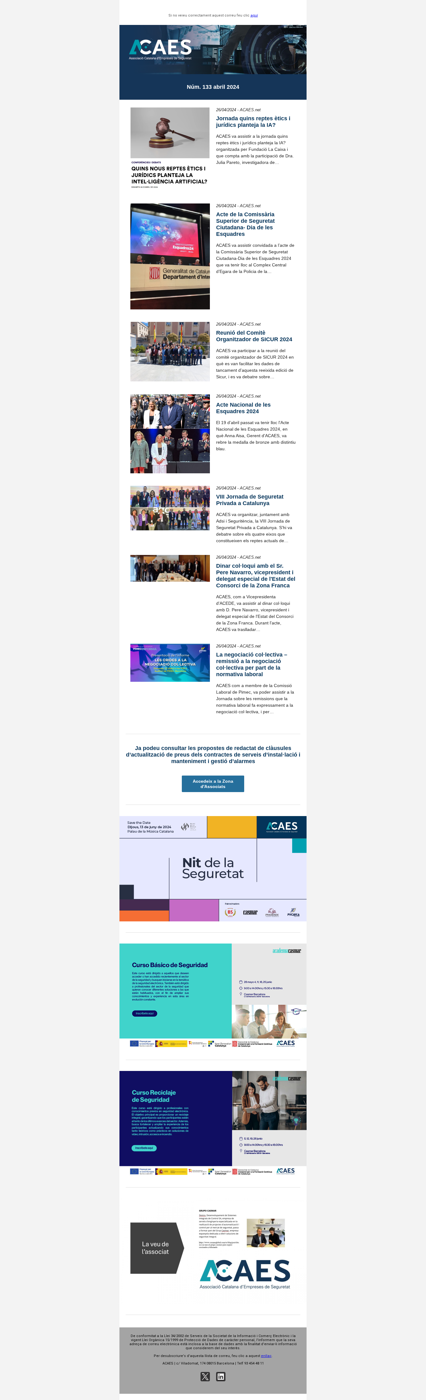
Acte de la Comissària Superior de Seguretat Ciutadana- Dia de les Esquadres (245, 224)
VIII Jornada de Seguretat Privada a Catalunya (249, 500)
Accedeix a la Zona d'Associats (213, 784)
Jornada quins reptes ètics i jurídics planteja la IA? (253, 121)
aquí (254, 15)
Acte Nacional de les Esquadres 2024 (243, 408)
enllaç (266, 1356)
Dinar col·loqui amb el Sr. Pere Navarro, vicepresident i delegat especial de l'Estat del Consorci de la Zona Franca (255, 576)
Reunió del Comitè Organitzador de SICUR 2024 (254, 336)
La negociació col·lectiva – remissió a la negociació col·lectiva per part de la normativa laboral (251, 664)
